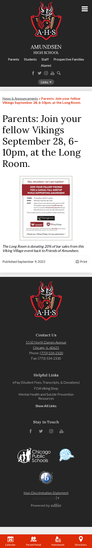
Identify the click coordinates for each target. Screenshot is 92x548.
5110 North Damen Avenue (46, 342)
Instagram (46, 73)
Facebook (33, 73)
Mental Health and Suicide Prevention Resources (46, 396)
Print (83, 261)
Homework (57, 544)
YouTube (52, 73)
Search (59, 73)
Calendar (10, 544)
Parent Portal (33, 544)
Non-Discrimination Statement (46, 493)
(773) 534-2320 (51, 353)
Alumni (46, 65)
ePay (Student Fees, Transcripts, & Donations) (46, 382)
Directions (81, 544)
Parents (13, 59)
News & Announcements (20, 98)
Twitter (40, 73)
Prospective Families (68, 59)
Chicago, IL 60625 (46, 348)
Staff (45, 59)
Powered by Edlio (46, 505)
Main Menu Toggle (85, 8)
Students (30, 59)
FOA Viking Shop (46, 388)
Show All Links (46, 406)
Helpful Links (46, 375)
